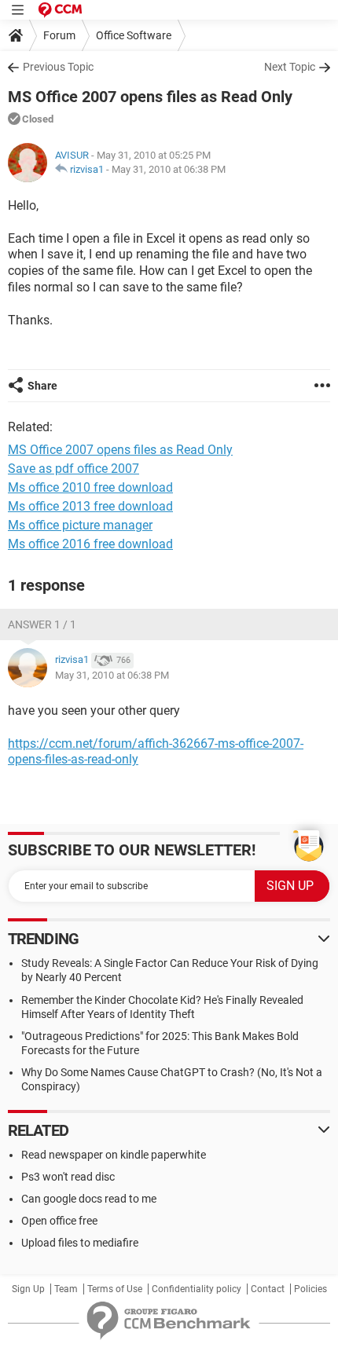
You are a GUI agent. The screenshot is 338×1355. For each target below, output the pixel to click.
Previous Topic (58, 66)
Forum (59, 35)
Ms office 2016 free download (90, 544)
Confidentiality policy (196, 1289)
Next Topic (289, 66)
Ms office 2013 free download (90, 506)
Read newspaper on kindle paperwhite (113, 1154)
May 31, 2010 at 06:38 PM (169, 169)
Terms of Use (114, 1289)
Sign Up (28, 1289)
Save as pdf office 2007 (73, 468)
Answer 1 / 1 (42, 624)
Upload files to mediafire (79, 1242)
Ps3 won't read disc (68, 1176)
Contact (268, 1289)
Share (42, 385)
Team (66, 1289)
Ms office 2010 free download (90, 487)
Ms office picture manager (80, 525)
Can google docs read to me (88, 1198)
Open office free (59, 1220)
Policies (310, 1289)
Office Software (133, 35)
